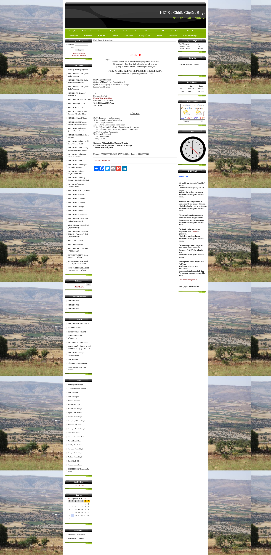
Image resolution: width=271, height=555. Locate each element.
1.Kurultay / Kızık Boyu (76, 535)
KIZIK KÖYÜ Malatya (76, 206)
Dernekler (88, 36)
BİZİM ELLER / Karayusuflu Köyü (78, 470)
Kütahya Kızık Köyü (75, 445)
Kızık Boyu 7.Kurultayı (76, 538)
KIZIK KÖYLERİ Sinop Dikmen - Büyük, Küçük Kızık (78, 179)
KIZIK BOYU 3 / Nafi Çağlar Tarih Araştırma (78, 88)
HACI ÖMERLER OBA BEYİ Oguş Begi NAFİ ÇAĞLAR (78, 269)
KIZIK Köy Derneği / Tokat (77, 118)
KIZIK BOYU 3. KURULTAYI (78, 342)
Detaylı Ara (79, 287)
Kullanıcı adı (70, 44)
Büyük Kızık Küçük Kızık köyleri (77, 368)
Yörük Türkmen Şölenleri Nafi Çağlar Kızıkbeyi (78, 226)
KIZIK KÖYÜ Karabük (76, 198)
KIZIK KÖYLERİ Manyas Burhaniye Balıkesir (77, 166)
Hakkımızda (86, 31)
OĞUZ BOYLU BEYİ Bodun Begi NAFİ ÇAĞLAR (78, 256)
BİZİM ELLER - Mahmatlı (77, 363)
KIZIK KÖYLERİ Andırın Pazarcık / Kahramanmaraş (77, 123)
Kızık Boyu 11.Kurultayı (190, 65)
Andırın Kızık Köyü (75, 457)
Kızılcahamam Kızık (75, 465)
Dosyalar (112, 31)
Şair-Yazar (129, 36)
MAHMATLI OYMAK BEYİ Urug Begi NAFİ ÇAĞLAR (78, 263)
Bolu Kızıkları (73, 359)
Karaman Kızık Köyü (75, 449)
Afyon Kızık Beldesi (75, 413)
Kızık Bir (101, 36)
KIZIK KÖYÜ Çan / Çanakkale (79, 190)
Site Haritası (79, 485)
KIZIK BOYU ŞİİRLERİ (76, 103)
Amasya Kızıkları (74, 401)
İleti (136, 31)
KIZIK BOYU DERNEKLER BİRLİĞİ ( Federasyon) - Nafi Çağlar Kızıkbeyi (78, 234)
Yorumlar (96, 160)
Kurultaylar (73, 36)
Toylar (159, 36)
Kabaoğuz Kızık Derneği (76, 429)
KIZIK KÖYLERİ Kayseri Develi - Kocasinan (77, 155)
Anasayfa (72, 31)
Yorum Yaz (106, 160)
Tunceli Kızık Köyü (74, 425)
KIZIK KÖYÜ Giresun (76, 195)
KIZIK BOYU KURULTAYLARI (79, 99)
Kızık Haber (175, 31)
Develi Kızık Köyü (74, 461)
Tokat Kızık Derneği (75, 409)
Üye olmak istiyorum (79, 55)
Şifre (72, 47)
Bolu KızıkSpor (73, 397)
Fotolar (126, 31)
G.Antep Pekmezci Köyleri (77, 389)
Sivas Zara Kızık (74, 433)
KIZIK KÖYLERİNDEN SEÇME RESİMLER (76, 172)
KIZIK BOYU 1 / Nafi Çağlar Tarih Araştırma (78, 75)
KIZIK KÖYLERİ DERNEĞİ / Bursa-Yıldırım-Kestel (79, 143)
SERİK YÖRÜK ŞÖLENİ (77, 332)
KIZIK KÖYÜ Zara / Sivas (77, 215)
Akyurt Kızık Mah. (74, 441)
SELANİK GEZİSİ (74, 328)
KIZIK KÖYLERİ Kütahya (77, 161)
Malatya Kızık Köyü (75, 417)
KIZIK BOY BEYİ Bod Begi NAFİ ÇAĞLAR (78, 250)
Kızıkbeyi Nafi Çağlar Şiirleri (78, 70)
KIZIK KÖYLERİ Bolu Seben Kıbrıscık (78, 136)
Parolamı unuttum (79, 53)
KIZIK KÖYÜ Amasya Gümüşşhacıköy (76, 185)
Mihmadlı (190, 31)
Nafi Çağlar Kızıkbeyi (75, 384)
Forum (100, 31)
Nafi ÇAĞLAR (145, 36)
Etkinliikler (172, 36)
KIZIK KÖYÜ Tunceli (75, 211)
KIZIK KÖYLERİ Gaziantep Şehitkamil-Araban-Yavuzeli (78, 149)
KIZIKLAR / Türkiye (75, 240)
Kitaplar (115, 36)
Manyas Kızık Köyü (75, 453)
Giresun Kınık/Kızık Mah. (77, 437)
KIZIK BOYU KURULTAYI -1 (78, 324)
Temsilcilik (160, 31)
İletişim (147, 31)
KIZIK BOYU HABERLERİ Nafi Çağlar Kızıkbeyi (78, 220)
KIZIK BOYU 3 (73, 309)
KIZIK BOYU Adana (75, 244)
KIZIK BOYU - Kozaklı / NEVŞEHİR (76, 94)
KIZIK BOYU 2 (73, 305)
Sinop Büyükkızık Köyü (76, 421)
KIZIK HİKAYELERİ (75, 107)
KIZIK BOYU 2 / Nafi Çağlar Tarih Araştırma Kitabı (78, 81)
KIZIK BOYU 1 (73, 301)
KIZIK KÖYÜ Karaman (76, 203)
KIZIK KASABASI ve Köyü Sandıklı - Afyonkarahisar (78, 113)
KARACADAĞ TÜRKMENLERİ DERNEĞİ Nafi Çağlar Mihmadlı (79, 347)
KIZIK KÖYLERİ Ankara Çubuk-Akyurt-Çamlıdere (77, 130)
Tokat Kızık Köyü (74, 405)
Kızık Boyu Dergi (190, 36)
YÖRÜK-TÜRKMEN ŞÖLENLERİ (75, 337)
